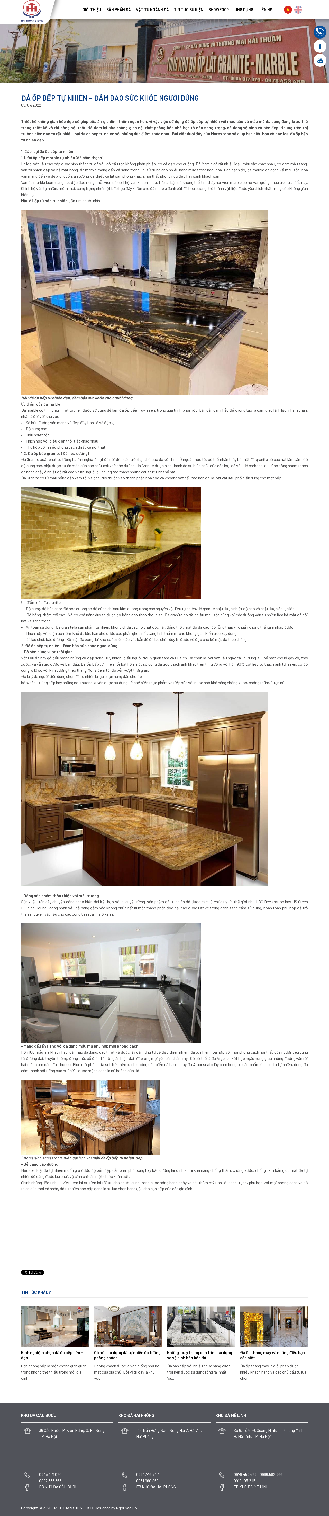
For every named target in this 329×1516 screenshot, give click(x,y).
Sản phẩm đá (118, 10)
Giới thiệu (92, 10)
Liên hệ (265, 10)
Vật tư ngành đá (152, 10)
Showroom (219, 10)
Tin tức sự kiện (188, 10)
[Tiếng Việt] (288, 9)
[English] (298, 9)
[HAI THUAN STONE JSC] (32, 10)
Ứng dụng (244, 10)
